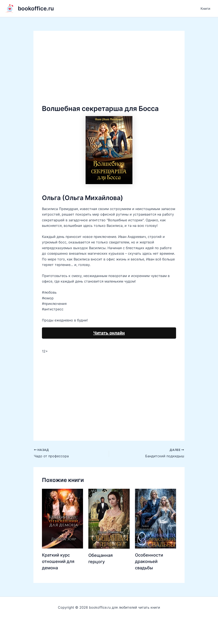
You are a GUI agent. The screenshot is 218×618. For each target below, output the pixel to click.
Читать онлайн (109, 332)
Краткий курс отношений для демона (58, 561)
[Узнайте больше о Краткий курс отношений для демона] (62, 518)
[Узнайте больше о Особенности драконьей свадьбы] (155, 518)
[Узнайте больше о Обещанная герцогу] (108, 518)
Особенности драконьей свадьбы (149, 561)
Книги (205, 8)
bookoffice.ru (36, 8)
